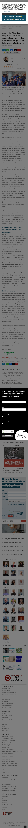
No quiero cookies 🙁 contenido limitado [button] (14, 19)
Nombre (4, 399)
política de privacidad (11, 417)
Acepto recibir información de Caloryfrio (11, 423)
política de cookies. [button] (8, 11)
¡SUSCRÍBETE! (7, 436)
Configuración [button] (14, 13)
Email (3, 407)
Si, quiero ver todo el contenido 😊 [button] (13, 16)
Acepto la (9, 417)
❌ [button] (27, 3)
